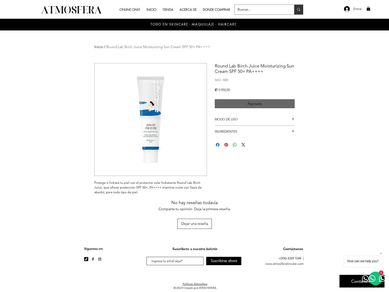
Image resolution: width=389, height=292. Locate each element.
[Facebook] (93, 259)
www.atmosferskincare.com (284, 264)
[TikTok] (86, 259)
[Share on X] (243, 144)
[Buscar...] (298, 9)
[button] (368, 8)
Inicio (98, 47)
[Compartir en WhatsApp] (234, 144)
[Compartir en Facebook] (217, 144)
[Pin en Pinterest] (226, 144)
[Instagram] (100, 259)
